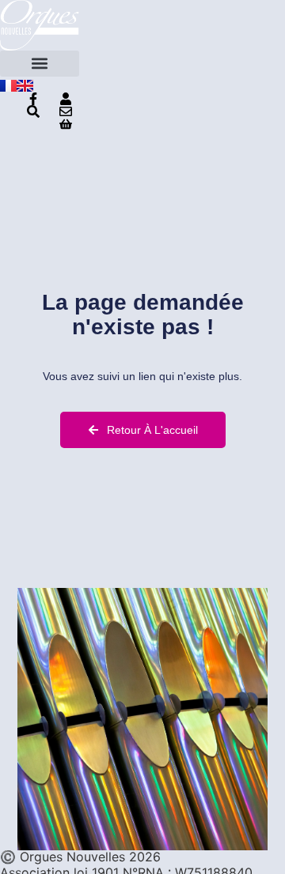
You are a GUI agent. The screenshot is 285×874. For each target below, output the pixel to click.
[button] (39, 64)
